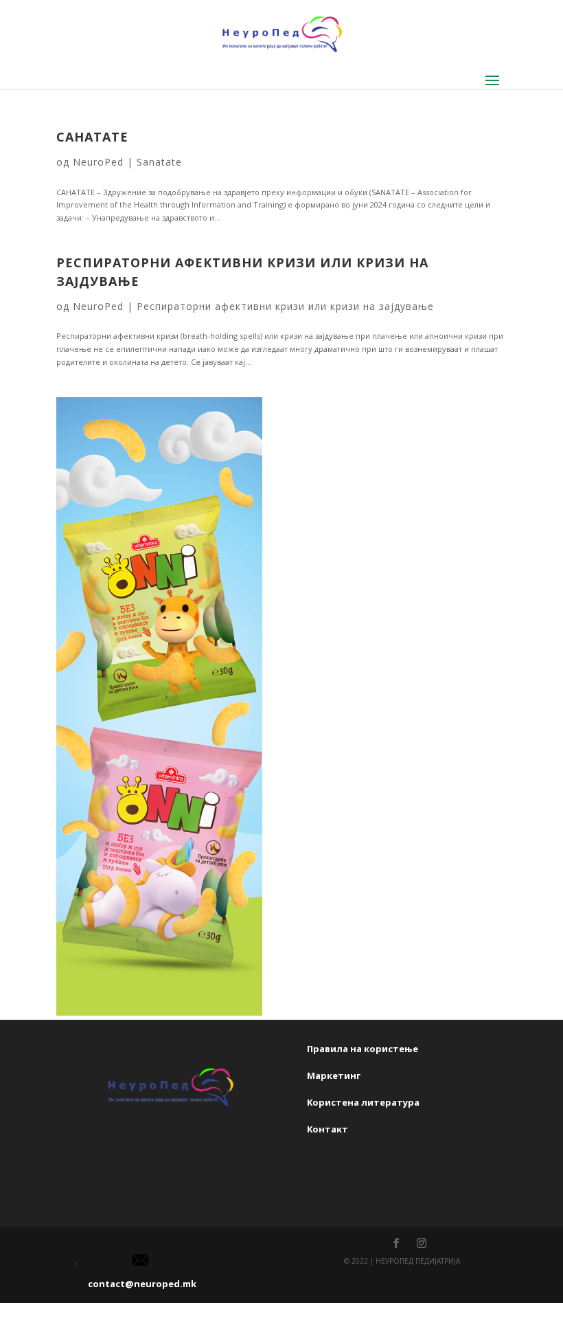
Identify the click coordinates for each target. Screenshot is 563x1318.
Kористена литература (363, 1102)
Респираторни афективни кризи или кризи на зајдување (285, 306)
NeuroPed (98, 161)
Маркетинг (333, 1075)
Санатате (92, 137)
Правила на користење (362, 1048)
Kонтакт (327, 1129)
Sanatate (159, 161)
